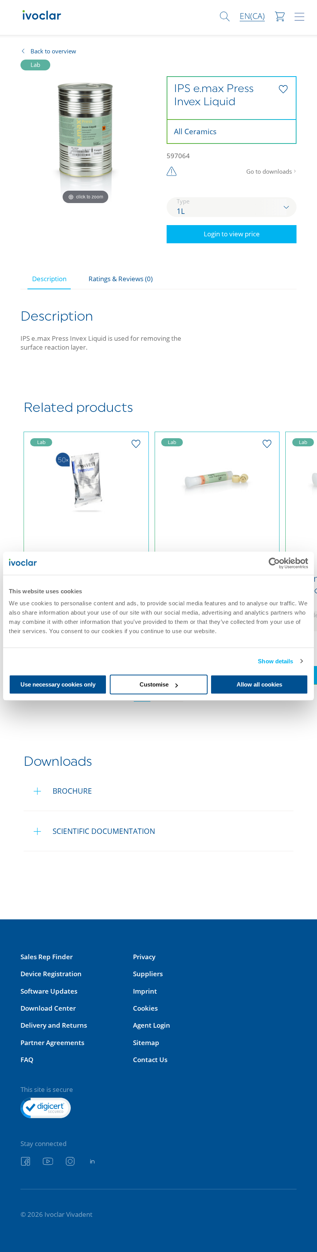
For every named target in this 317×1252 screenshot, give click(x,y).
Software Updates (48, 991)
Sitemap (146, 1042)
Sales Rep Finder (46, 956)
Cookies (145, 1008)
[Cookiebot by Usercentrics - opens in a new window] (274, 563)
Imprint (145, 991)
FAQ (26, 1059)
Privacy (144, 956)
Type (183, 201)
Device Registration (51, 973)
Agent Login (151, 1025)
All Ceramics (195, 131)
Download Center (48, 1008)
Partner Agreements (52, 1042)
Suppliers (148, 973)
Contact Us (150, 1059)
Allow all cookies (259, 684)
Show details (275, 661)
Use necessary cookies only (57, 684)
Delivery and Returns (53, 1025)
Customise (154, 684)
